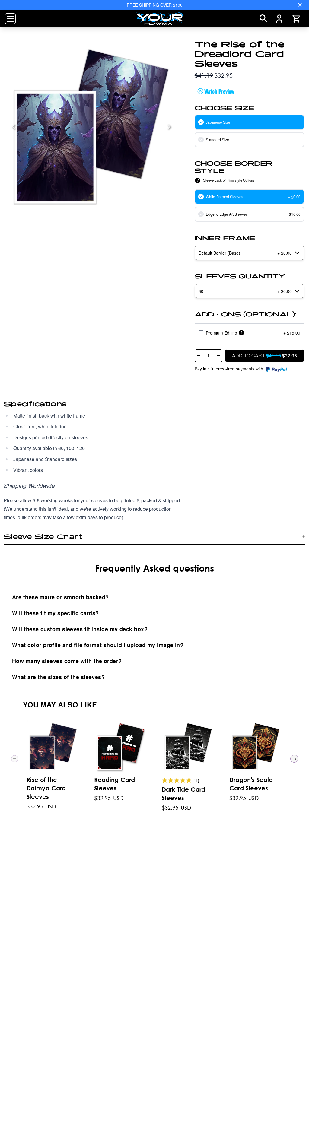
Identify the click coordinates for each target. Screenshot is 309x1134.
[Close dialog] (238, 454)
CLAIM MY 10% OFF (154, 635)
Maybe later (154, 651)
